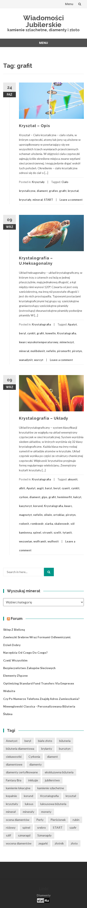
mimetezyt (67, 342)
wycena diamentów (18, 843)
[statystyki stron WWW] (43, 900)
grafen (53, 190)
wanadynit (26, 360)
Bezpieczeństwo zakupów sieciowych (29, 668)
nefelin (51, 351)
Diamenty (43, 895)
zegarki (43, 843)
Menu (69, 4)
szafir (72, 827)
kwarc (68, 506)
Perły (40, 819)
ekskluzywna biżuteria (59, 772)
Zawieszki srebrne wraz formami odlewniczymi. (37, 637)
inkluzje (33, 780)
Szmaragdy (44, 835)
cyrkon (23, 497)
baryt (48, 488)
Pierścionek (58, 819)
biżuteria (65, 741)
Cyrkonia (34, 756)
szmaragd (24, 835)
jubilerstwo (52, 780)
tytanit (67, 532)
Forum (16, 618)
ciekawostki (14, 756)
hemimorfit (64, 497)
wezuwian (25, 541)
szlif (8, 835)
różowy (10, 827)
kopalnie (11, 796)
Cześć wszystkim (15, 660)
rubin (76, 819)
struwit (47, 532)
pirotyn (77, 351)
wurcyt (38, 360)
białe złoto (45, 741)
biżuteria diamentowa (20, 748)
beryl (22, 333)
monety (46, 811)
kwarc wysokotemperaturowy (38, 342)
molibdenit (37, 351)
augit (40, 488)
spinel (37, 532)
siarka (49, 523)
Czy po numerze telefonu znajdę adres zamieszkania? (41, 699)
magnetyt (25, 514)
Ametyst (12, 741)
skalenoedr (61, 523)
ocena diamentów (17, 819)
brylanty (46, 748)
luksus (29, 804)
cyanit (66, 488)
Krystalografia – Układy (43, 418)
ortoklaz (58, 514)
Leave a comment (71, 199)
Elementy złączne (15, 675)
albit (22, 488)
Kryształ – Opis (34, 125)
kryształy (25, 199)
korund (38, 506)
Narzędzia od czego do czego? (25, 652)
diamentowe (14, 764)
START (48, 199)
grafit (63, 190)
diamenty (35, 764)
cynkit (31, 333)
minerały (28, 811)
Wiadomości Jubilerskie (43, 21)
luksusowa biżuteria (53, 804)
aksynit (72, 479)
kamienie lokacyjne (18, 788)
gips (44, 497)
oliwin (48, 514)
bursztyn (65, 748)
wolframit (39, 541)
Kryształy (38, 182)
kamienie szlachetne (50, 788)
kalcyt (77, 497)
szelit (57, 532)
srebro (41, 827)
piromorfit (64, 351)
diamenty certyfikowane (22, 772)
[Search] (49, 572)
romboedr (37, 523)
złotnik (59, 843)
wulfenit (53, 541)
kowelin (50, 333)
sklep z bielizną (14, 629)
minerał (38, 199)
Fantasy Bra (13, 780)
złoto (74, 843)
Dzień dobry (11, 645)
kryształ (73, 190)
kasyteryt (25, 506)
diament (42, 190)
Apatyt (72, 324)
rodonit (24, 523)
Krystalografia (41, 324)
